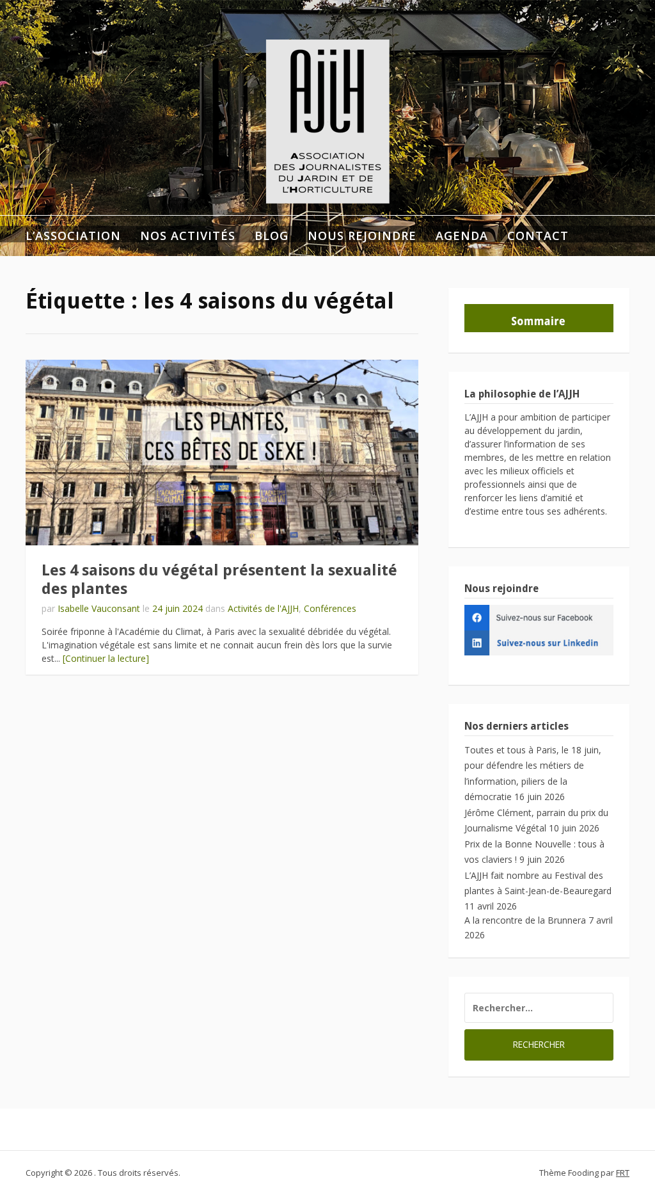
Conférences (330, 608)
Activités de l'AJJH (263, 608)
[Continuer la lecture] (106, 658)
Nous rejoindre (362, 235)
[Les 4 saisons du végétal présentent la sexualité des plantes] (222, 452)
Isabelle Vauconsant (99, 608)
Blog (271, 235)
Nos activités (187, 235)
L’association (73, 235)
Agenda (462, 235)
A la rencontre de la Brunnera (525, 920)
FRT (622, 1172)
